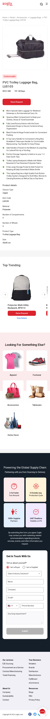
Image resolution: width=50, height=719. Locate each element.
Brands (32, 667)
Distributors (33, 671)
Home (5, 17)
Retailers (32, 664)
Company (6, 692)
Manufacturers (35, 675)
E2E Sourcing (8, 664)
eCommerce (34, 683)
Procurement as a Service (13, 667)
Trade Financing (9, 675)
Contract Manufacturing (12, 671)
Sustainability (8, 696)
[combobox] (24, 574)
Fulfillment (33, 679)
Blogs (31, 692)
